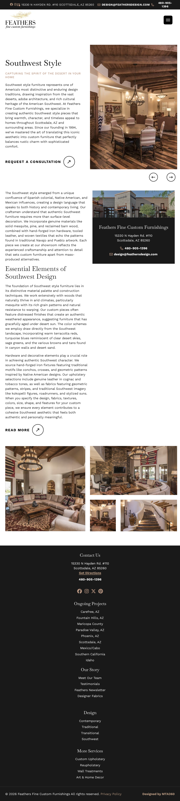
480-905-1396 (165, 4)
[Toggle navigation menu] (168, 20)
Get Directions (90, 573)
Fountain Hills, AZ (90, 618)
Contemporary (90, 721)
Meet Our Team (90, 678)
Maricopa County (90, 624)
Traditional (90, 727)
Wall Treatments (90, 771)
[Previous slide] (153, 177)
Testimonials (90, 684)
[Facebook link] (11, 4)
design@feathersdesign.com (136, 254)
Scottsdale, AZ (90, 642)
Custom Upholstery (90, 759)
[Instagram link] (15, 4)
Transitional (90, 733)
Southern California (90, 654)
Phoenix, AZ (90, 636)
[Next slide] (171, 177)
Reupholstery (90, 765)
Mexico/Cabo (90, 648)
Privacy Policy (111, 794)
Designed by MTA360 (158, 794)
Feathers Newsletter (90, 690)
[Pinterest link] (100, 591)
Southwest (90, 739)
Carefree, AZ (90, 611)
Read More (17, 430)
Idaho (90, 660)
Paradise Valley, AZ (90, 630)
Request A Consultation (33, 162)
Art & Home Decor (90, 777)
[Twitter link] (93, 591)
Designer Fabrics (90, 696)
